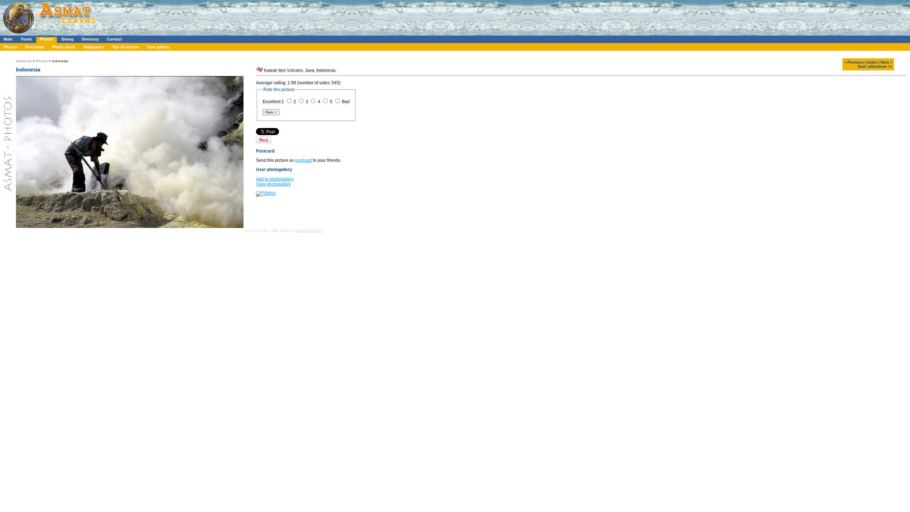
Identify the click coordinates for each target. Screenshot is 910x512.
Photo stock (63, 47)
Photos (46, 39)
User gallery (158, 47)
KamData (302, 231)
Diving (67, 39)
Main (8, 39)
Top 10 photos (125, 47)
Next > (886, 62)
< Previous (854, 62)
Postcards (34, 47)
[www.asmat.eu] (50, 34)
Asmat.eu (24, 61)
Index (872, 62)
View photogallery (273, 184)
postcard (303, 160)
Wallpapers (93, 47)
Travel (26, 39)
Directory (90, 39)
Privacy (316, 231)
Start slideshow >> (875, 66)
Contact (114, 39)
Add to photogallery (275, 179)
